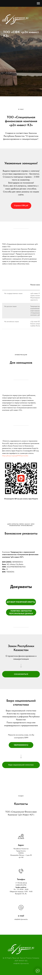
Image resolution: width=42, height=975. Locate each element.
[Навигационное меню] (38, 3)
